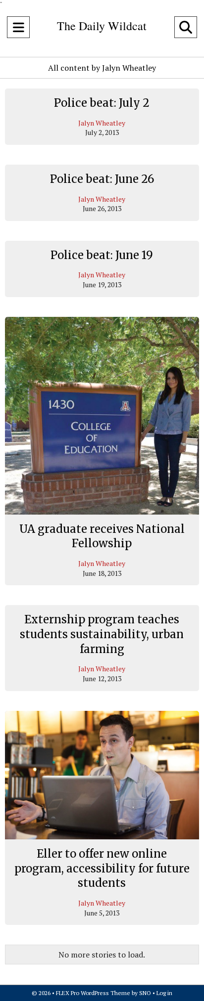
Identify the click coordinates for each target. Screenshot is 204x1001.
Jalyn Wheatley (101, 123)
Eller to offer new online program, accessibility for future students (102, 868)
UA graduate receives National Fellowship (102, 536)
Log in (164, 993)
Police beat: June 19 (102, 255)
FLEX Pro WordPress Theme (93, 993)
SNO (145, 993)
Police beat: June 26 (102, 179)
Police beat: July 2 (102, 103)
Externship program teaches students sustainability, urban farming (102, 633)
